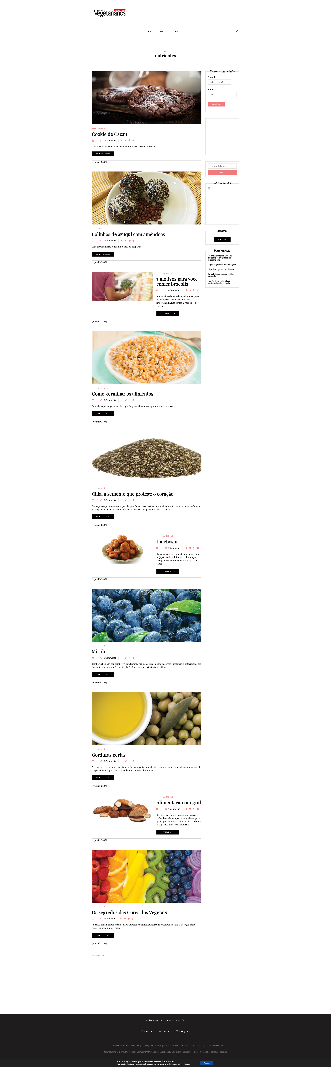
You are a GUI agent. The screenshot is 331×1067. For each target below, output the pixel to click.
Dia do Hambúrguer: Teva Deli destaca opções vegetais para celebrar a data (220, 257)
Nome (211, 89)
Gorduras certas (109, 755)
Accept (206, 1063)
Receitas (179, 31)
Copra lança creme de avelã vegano (222, 264)
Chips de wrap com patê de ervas (221, 269)
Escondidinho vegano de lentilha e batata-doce (221, 275)
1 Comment (109, 918)
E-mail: (212, 77)
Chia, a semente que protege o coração (133, 494)
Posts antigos (98, 956)
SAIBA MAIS (222, 240)
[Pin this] (133, 140)
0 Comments (110, 140)
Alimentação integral (178, 802)
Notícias (164, 31)
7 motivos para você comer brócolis (177, 281)
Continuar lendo (103, 154)
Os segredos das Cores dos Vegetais (129, 912)
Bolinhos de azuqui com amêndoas (128, 234)
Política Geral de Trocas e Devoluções (165, 1020)
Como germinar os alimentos (122, 393)
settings (186, 1064)
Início (150, 31)
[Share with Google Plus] (129, 140)
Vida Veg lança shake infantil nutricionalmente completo (219, 282)
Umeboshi (167, 541)
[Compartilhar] (122, 140)
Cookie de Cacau (109, 134)
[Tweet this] (126, 140)
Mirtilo (99, 651)
